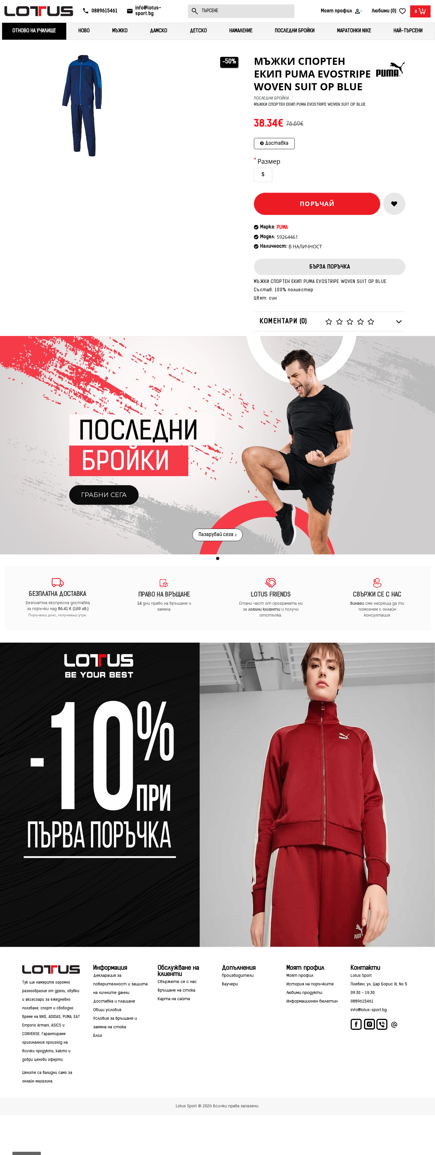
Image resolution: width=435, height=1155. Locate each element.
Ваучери (230, 984)
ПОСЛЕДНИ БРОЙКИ (271, 98)
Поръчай (317, 204)
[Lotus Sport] (51, 969)
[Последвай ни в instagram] (369, 1025)
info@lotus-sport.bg (369, 1010)
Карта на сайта (174, 999)
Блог (97, 1036)
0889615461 (362, 1001)
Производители (238, 976)
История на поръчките (310, 984)
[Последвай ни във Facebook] (356, 1026)
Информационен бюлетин (312, 1001)
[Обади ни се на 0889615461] (382, 1026)
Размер (268, 161)
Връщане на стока (176, 990)
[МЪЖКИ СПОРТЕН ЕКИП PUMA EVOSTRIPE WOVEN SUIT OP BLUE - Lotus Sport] (82, 106)
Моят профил (299, 976)
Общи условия (107, 1010)
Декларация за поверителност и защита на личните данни (120, 984)
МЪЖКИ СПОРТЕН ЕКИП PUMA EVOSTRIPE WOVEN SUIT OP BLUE (309, 104)
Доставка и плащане (114, 1001)
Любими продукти (304, 993)
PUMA (282, 227)
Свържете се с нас (177, 982)
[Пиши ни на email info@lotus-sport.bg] (394, 1026)
